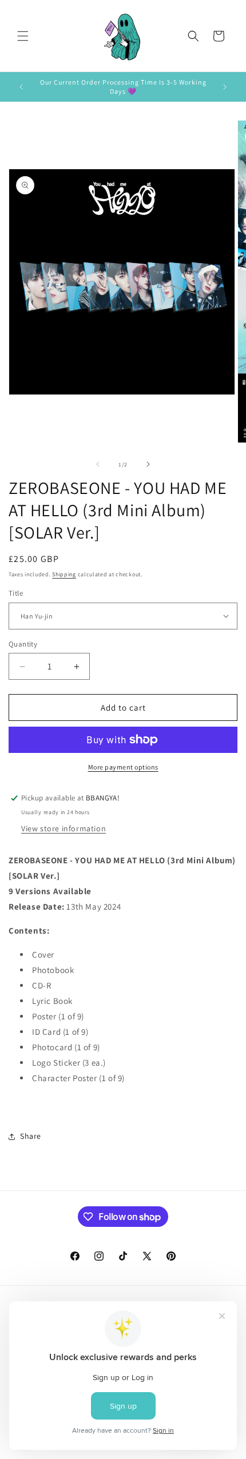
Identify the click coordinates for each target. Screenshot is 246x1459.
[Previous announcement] (21, 86)
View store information (63, 828)
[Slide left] (97, 464)
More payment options (123, 767)
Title (16, 593)
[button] (22, 36)
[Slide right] (148, 464)
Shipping (64, 574)
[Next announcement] (224, 86)
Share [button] (30, 1136)
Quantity (23, 644)
